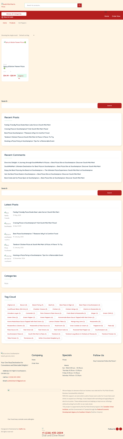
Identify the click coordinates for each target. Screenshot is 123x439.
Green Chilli (108, 313)
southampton (101, 330)
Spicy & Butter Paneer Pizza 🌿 (14, 67)
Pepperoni (98, 326)
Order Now (35, 363)
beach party (37, 305)
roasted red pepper (81, 330)
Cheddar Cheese (40, 309)
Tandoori (56, 334)
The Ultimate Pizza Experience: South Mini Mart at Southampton (69, 170)
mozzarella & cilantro (16, 326)
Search (4, 101)
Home (5, 23)
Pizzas (5, 64)
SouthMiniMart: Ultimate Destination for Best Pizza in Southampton (29, 166)
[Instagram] (110, 366)
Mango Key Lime (78, 321)
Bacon (23, 305)
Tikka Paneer (12, 338)
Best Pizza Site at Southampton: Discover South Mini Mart (73, 162)
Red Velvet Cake (61, 330)
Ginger (94, 313)
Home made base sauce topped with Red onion (25, 321)
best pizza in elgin (67, 305)
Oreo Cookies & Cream (79, 326)
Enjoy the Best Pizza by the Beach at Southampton (23, 170)
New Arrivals (8, 17)
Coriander (30, 313)
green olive (12, 317)
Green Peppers (46, 317)
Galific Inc (22, 429)
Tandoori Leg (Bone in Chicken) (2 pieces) (81, 334)
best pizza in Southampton (89, 305)
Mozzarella (95, 321)
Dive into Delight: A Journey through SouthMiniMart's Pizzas (26, 162)
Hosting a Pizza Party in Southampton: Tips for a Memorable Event (29, 141)
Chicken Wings (72, 309)
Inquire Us (20, 76)
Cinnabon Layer (13, 313)
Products (12, 23)
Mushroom (60, 326)
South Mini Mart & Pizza (37, 334)
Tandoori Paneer (109, 334)
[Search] (79, 5)
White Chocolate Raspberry (49, 338)
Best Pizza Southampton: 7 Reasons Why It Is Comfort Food (26, 133)
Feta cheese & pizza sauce (50, 313)
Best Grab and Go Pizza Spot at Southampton (21, 178)
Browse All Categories (14, 14)
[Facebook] (104, 366)
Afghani (11, 305)
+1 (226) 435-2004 (14, 377)
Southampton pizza (15, 334)
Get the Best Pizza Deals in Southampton (19, 174)
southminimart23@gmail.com (16, 381)
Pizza (6, 283)
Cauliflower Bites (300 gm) (17, 309)
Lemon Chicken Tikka (57, 321)
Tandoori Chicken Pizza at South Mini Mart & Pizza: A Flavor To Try (29, 137)
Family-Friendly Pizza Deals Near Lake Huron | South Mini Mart (27, 125)
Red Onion (28, 330)
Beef (51, 305)
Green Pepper (29, 317)
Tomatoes (28, 338)
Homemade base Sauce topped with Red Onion (76, 317)
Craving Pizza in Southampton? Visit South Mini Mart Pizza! (26, 129)
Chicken (56, 309)
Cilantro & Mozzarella (92, 309)
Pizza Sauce (12, 330)
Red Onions (43, 330)
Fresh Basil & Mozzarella (76, 313)
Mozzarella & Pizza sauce (40, 326)
